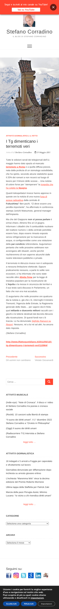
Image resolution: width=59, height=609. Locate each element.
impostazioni (37, 598)
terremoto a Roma (15, 167)
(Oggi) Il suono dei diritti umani (21, 428)
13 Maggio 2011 (43, 152)
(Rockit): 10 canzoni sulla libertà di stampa (27, 414)
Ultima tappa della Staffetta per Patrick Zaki (27, 487)
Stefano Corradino (29, 32)
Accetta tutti (11, 604)
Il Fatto (34, 136)
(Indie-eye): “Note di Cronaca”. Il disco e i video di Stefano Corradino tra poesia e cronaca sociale (29, 406)
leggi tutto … (29, 442)
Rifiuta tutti (29, 604)
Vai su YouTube (26, 9)
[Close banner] (53, 7)
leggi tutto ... (29, 504)
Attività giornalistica (17, 136)
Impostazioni (46, 604)
